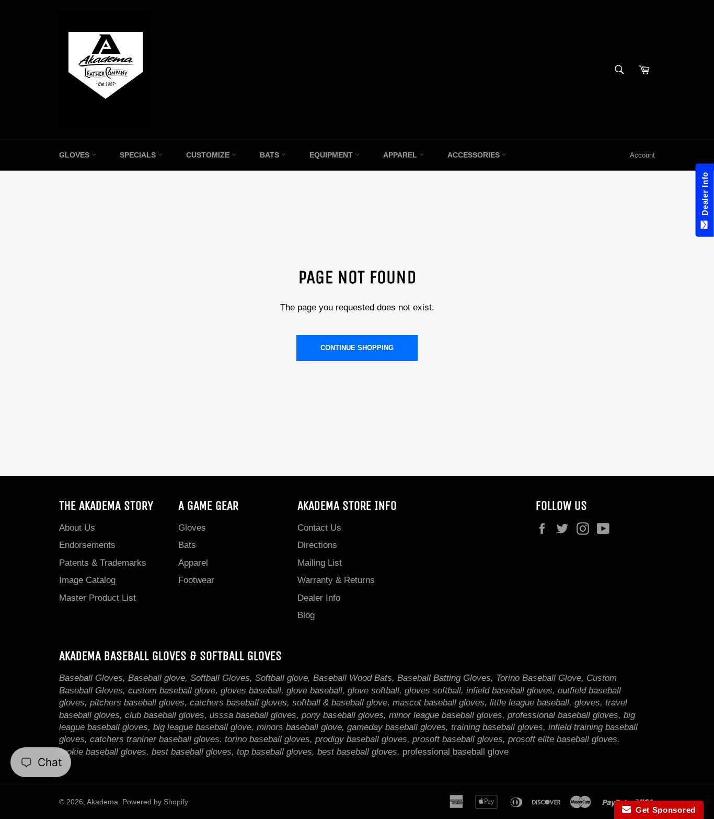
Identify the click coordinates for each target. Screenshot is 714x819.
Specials (139, 155)
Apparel (401, 155)
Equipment (332, 155)
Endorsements (87, 545)
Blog (306, 615)
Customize (209, 155)
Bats (270, 155)
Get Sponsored (663, 809)
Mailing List (319, 563)
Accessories (474, 155)
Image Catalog (87, 580)
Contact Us (319, 528)
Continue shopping (357, 348)
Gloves (75, 155)
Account (642, 155)
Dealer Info (318, 598)
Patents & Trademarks (102, 563)
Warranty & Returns (336, 580)
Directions (317, 545)
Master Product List (97, 598)
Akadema (102, 802)
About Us (77, 528)
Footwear (196, 580)
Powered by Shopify (155, 802)
